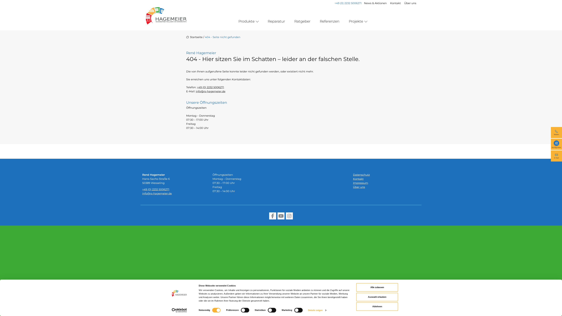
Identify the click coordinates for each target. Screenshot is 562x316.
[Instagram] (289, 215)
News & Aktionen (375, 3)
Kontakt (395, 3)
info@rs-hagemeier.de (210, 91)
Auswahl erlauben (377, 297)
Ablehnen (377, 306)
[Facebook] (272, 215)
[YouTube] (281, 215)
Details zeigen (315, 310)
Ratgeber (302, 21)
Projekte (356, 21)
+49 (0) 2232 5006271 (348, 3)
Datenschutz (361, 174)
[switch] (245, 310)
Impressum (360, 183)
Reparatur (276, 21)
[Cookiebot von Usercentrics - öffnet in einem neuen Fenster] (179, 310)
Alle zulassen (377, 287)
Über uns (410, 3)
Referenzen (329, 21)
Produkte (246, 21)
